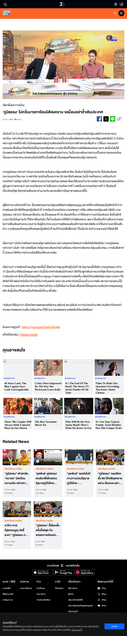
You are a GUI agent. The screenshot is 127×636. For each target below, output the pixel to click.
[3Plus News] (9, 13)
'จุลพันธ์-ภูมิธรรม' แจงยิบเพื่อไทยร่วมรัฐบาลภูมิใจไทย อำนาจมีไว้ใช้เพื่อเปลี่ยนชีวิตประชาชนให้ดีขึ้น (47, 478)
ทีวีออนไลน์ (59, 588)
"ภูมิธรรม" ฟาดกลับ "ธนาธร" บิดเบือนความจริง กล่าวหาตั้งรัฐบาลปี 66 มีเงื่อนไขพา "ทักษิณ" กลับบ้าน (17, 478)
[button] (27, 65)
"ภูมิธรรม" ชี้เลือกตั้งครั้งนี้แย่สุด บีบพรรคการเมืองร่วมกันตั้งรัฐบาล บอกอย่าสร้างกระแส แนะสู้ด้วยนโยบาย (47, 530)
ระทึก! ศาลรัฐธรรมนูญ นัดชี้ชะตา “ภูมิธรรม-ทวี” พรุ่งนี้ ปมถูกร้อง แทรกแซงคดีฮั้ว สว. (17, 530)
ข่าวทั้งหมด (41, 588)
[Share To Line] (112, 119)
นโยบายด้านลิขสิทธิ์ (75, 599)
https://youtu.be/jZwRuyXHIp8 (41, 327)
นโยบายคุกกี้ (73, 611)
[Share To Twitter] (106, 119)
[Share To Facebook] (99, 119)
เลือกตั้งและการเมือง (13, 469)
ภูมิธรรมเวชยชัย (28, 335)
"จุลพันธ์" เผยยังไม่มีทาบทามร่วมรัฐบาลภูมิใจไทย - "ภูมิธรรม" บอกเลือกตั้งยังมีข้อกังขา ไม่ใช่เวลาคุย (79, 478)
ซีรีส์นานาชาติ (8, 594)
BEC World (72, 588)
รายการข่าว (41, 594)
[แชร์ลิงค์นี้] (119, 119)
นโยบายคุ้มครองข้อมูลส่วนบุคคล (80, 605)
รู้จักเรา (71, 594)
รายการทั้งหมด (26, 588)
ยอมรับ (114, 626)
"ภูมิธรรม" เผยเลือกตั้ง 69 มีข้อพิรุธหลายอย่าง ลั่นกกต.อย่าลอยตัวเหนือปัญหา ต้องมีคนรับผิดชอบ (110, 478)
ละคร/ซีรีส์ (6, 588)
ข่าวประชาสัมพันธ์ (43, 599)
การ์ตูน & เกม (8, 599)
